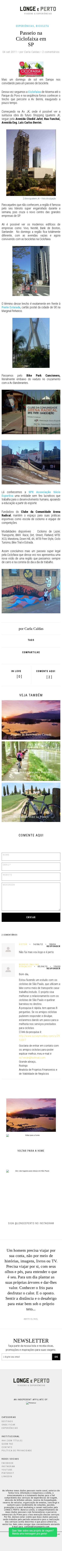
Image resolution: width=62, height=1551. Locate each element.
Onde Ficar (8, 1424)
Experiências (25, 26)
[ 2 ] (49, 677)
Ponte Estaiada (11, 307)
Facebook (15, 658)
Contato (7, 1447)
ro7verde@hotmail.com (32, 1057)
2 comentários (51, 52)
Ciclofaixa (34, 92)
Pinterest (37, 658)
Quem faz (7, 1444)
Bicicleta (42, 26)
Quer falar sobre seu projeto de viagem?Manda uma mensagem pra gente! (33, 1532)
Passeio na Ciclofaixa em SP (31, 38)
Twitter (30, 658)
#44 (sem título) (12, 1440)
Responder (53, 946)
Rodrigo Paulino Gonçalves (29, 965)
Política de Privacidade (17, 1450)
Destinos (7, 1421)
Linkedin (7, 1476)
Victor (23, 944)
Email (45, 658)
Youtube (7, 1469)
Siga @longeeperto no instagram (31, 1223)
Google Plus (22, 658)
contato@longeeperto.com (36, 1526)
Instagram (8, 1466)
